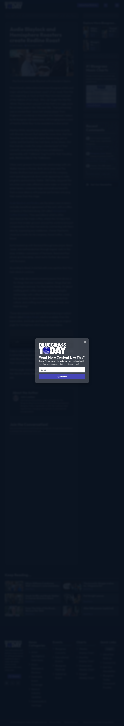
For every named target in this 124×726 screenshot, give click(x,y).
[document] (62, 363)
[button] (85, 341)
